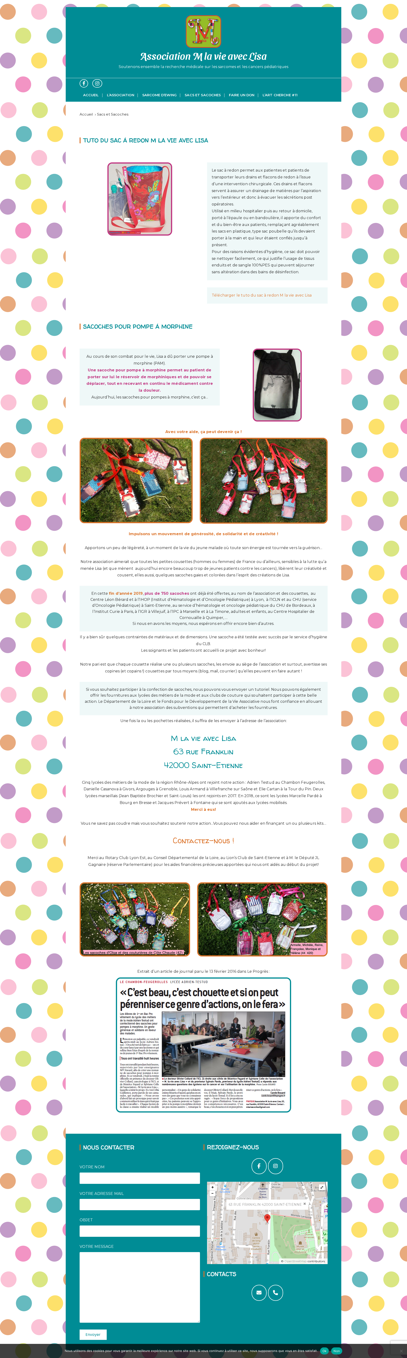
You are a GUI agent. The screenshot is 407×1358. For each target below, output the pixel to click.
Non (337, 1351)
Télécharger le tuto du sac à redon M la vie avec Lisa (262, 295)
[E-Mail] (259, 1293)
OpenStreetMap (295, 1261)
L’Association (120, 95)
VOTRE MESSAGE (97, 1246)
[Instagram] (275, 1166)
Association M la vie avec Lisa (203, 55)
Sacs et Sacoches (203, 95)
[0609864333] (275, 1293)
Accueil (91, 95)
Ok (324, 1351)
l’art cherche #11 (280, 95)
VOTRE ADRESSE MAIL (102, 1193)
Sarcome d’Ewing (159, 95)
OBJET (86, 1220)
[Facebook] (259, 1166)
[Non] (401, 1351)
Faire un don (242, 95)
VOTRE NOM (92, 1167)
